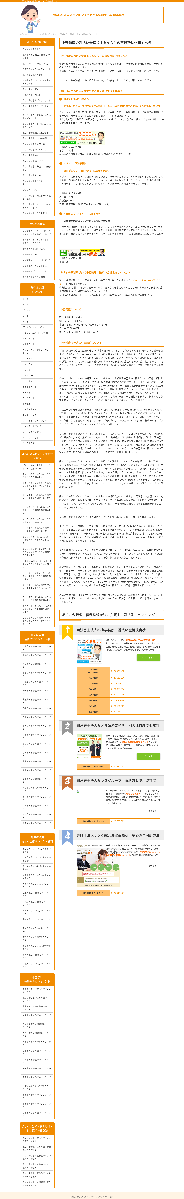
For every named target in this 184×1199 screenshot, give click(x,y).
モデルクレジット (31, 438)
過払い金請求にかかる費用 (35, 213)
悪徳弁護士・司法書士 (33, 95)
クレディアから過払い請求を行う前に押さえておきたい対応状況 (37, 540)
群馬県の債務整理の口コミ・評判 (37, 807)
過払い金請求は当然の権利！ (36, 138)
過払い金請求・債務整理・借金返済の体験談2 (37, 1148)
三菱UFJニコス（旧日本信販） (36, 333)
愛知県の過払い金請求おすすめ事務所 (37, 867)
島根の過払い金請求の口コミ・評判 (37, 921)
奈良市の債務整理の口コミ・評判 (37, 1114)
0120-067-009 (117, 695)
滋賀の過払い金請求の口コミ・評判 (37, 938)
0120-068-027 (117, 683)
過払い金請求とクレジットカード (37, 107)
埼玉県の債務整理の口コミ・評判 (37, 692)
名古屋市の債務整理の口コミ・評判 (37, 1034)
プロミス (27, 310)
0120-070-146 (117, 700)
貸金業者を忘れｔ (31, 190)
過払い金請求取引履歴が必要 (36, 133)
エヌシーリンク (30, 415)
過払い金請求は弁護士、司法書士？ (37, 168)
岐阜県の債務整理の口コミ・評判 (37, 736)
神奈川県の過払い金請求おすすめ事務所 (37, 876)
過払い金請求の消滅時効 (34, 144)
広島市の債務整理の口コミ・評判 (37, 1052)
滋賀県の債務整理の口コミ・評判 (37, 780)
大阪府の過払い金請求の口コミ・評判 (36, 885)
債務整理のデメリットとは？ (36, 266)
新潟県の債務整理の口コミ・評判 (37, 754)
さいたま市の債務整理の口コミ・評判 (36, 1025)
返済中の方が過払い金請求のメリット (37, 56)
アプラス (27, 322)
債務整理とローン (31, 254)
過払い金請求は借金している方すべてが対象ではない (37, 206)
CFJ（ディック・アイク (33, 327)
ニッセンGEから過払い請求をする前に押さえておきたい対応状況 (37, 564)
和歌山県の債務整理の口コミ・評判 (37, 683)
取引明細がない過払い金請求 (36, 64)
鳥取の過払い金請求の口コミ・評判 (37, 965)
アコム (26, 305)
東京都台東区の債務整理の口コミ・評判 (37, 990)
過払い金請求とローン (33, 175)
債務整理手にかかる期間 (34, 277)
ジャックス (28, 364)
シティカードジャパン (33, 426)
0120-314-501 (117, 893)
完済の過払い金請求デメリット (37, 69)
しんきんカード (30, 409)
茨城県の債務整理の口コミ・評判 (37, 816)
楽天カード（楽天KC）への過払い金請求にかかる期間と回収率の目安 (37, 609)
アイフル (27, 299)
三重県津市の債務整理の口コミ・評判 (36, 1087)
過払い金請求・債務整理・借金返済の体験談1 (37, 1139)
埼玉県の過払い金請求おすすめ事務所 (37, 859)
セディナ (27, 370)
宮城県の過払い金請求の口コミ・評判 (36, 903)
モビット (27, 393)
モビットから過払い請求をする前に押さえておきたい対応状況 (37, 588)
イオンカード (29, 339)
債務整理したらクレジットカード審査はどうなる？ (37, 241)
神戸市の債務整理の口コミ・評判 (37, 1070)
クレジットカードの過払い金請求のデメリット (37, 116)
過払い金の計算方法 (32, 89)
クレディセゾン (30, 359)
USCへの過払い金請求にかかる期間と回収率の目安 (37, 466)
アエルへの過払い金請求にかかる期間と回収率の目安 (37, 475)
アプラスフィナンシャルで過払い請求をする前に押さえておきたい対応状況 (37, 486)
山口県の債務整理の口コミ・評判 (37, 727)
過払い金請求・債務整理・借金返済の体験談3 (37, 1157)
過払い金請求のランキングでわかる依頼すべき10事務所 (88, 15)
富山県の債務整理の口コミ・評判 (37, 718)
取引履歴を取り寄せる (33, 75)
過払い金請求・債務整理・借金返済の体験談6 (37, 1183)
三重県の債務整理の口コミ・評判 (37, 648)
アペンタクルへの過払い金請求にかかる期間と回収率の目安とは (37, 498)
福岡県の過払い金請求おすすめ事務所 (37, 947)
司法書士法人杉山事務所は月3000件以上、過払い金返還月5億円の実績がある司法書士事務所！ (113, 106)
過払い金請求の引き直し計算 (36, 150)
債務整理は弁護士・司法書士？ (37, 260)
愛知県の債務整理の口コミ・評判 (37, 745)
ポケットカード (30, 387)
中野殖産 (27, 404)
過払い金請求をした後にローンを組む (37, 182)
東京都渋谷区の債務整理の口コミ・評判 (37, 1008)
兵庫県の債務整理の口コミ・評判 (37, 665)
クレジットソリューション (35, 421)
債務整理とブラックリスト (35, 271)
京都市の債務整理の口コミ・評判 (37, 1096)
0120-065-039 (117, 678)
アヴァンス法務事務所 (75, 163)
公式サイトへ (148, 658)
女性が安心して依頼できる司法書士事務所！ (87, 171)
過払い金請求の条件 (32, 49)
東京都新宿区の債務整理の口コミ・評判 (37, 999)
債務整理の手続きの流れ (34, 249)
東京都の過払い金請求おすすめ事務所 (37, 850)
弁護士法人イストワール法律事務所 (82, 214)
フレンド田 (28, 381)
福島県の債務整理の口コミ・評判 (37, 798)
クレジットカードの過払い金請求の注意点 (37, 125)
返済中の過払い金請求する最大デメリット (37, 82)
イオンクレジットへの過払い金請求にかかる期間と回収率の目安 (37, 510)
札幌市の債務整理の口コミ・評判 (37, 1061)
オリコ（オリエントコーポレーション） (37, 351)
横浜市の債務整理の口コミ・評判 (37, 1016)
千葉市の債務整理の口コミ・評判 (37, 1105)
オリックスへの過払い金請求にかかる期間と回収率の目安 (37, 529)
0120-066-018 (117, 671)
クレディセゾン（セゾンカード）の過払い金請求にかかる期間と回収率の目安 (37, 552)
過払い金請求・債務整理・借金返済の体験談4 (37, 1166)
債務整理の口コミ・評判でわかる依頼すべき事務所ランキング (37, 232)
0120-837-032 (117, 766)
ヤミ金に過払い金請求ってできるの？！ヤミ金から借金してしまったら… (37, 621)
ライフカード (29, 398)
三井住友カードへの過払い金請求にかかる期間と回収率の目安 (37, 598)
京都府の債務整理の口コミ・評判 (37, 656)
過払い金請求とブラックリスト (37, 100)
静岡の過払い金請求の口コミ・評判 (37, 956)
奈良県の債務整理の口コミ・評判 (37, 710)
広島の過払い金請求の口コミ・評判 (37, 929)
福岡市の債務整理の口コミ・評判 (37, 1078)
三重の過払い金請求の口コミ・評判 (37, 894)
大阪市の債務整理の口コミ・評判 (37, 1043)
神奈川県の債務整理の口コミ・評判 (37, 789)
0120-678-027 (117, 712)
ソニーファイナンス (32, 432)
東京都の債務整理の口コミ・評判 (37, 763)
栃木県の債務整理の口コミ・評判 (37, 771)
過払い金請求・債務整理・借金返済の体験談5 (37, 1174)
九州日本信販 (29, 443)
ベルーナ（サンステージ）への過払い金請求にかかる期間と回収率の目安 (37, 576)
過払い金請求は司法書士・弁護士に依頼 (37, 197)
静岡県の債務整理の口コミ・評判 (37, 824)
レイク (26, 316)
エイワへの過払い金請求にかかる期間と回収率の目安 (37, 520)
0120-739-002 (117, 821)
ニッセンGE (28, 376)
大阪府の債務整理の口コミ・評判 (37, 701)
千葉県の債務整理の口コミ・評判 (37, 674)
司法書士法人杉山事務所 (76, 99)
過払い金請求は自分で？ (34, 161)
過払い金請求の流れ (32, 155)
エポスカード (29, 344)
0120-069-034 (117, 689)
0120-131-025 (117, 706)
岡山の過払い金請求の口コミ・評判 (37, 912)
